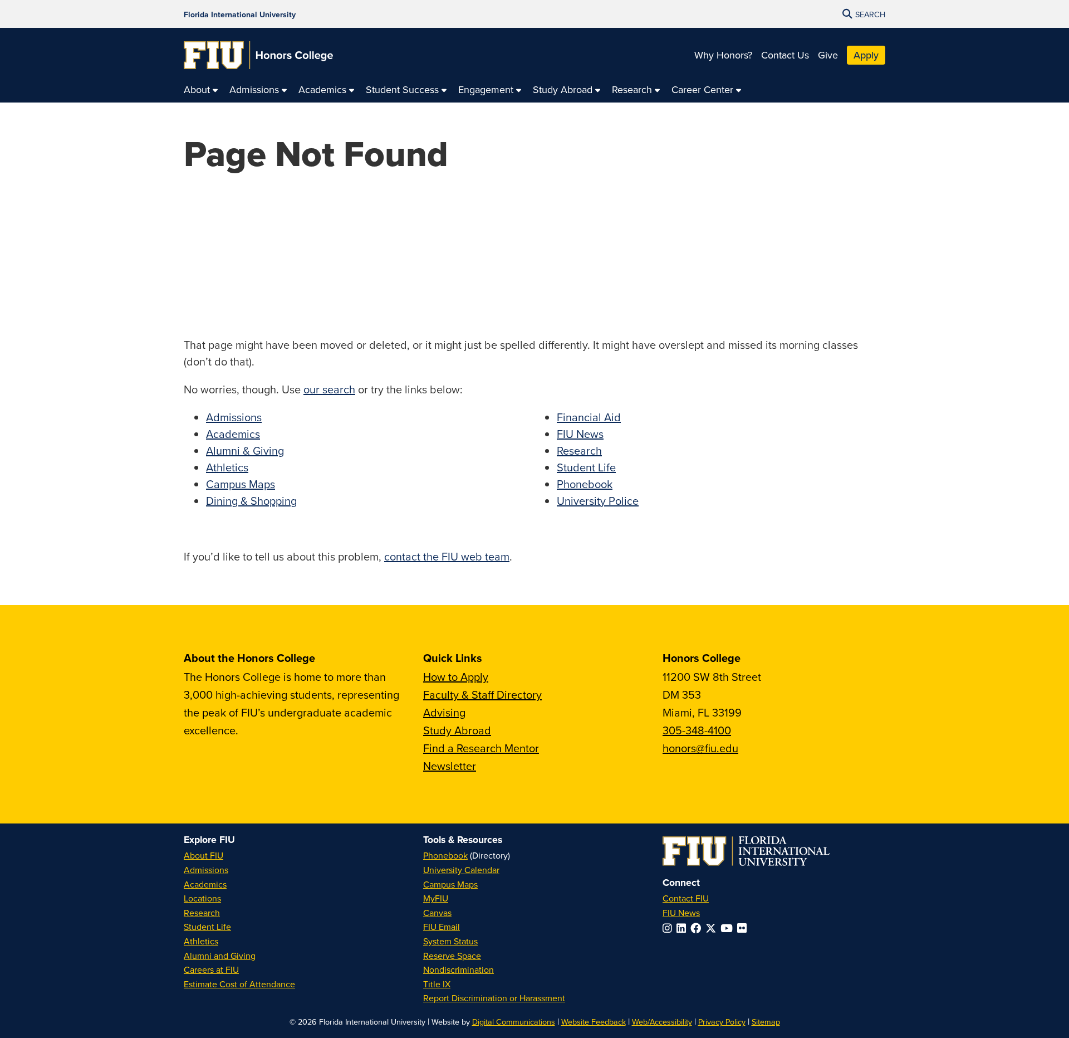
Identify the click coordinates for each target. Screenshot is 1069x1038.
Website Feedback (593, 1021)
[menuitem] (201, 90)
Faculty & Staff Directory (482, 694)
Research (579, 450)
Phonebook (584, 484)
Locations (202, 898)
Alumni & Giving (245, 450)
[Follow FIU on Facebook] (697, 928)
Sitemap (766, 1021)
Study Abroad (457, 730)
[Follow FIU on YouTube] (728, 928)
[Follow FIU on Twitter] (712, 928)
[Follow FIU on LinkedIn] (683, 928)
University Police (598, 501)
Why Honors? (723, 55)
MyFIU (435, 898)
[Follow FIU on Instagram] (669, 928)
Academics (233, 434)
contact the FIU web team (446, 556)
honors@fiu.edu (700, 748)
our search (329, 389)
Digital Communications (513, 1021)
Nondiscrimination (458, 969)
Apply (866, 55)
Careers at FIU (211, 969)
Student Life (586, 467)
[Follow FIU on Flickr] (744, 928)
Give (828, 55)
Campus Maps (240, 484)
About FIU (203, 855)
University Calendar (461, 870)
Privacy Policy (722, 1021)
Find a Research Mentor (481, 748)
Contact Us (785, 55)
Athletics (227, 467)
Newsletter (449, 766)
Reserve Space (452, 955)
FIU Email (441, 926)
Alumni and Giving (220, 955)
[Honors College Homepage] (258, 55)
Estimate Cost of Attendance (239, 984)
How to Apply (455, 677)
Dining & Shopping (251, 501)
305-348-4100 (697, 730)
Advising (444, 712)
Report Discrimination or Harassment (494, 998)
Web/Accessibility (662, 1021)
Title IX (436, 984)
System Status (450, 941)
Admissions (234, 417)
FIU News (580, 434)
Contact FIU (686, 898)
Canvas (437, 913)
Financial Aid (589, 417)
